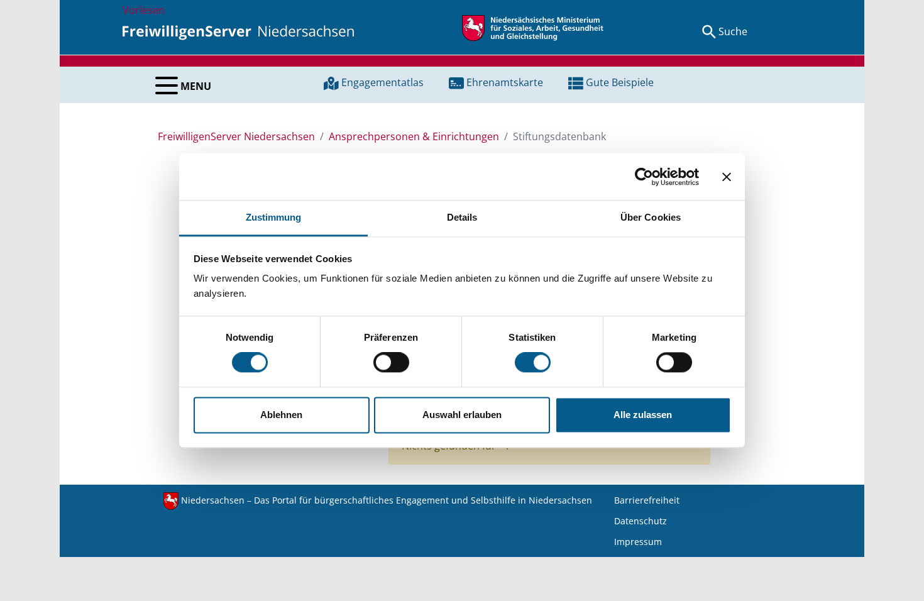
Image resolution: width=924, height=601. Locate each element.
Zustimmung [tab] (274, 217)
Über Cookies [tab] (650, 217)
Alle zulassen (642, 414)
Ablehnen (281, 414)
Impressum (638, 542)
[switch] (391, 363)
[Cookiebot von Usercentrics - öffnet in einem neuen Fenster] (644, 176)
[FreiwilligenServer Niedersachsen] (238, 31)
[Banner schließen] (726, 176)
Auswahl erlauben (462, 414)
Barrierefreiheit (646, 500)
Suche (732, 31)
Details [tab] (462, 217)
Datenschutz (640, 521)
